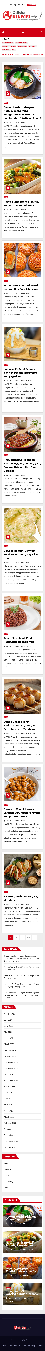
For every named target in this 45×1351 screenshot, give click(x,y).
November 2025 (11, 1068)
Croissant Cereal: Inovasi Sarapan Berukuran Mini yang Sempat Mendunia (22, 813)
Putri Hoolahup (30, 381)
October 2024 (9, 1147)
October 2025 (9, 1075)
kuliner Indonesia (7, 42)
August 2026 (9, 1014)
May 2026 (8, 1032)
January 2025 (10, 1129)
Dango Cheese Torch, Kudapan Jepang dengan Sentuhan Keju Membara (20, 725)
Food (6, 102)
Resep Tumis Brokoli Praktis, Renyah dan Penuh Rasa (20, 1245)
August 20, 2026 (13, 562)
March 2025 (9, 1117)
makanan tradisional (9, 46)
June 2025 (8, 1099)
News (6, 1175)
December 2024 (11, 1135)
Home (5, 1346)
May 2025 (8, 1105)
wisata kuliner (22, 46)
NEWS (24, 1346)
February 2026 (10, 1050)
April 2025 (8, 1111)
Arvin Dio (27, 210)
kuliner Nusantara (21, 42)
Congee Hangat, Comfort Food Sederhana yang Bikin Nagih (21, 554)
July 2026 (8, 1020)
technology (32, 46)
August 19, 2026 (13, 904)
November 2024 (11, 1141)
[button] (41, 32)
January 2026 (10, 1056)
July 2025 (8, 1093)
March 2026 (9, 1044)
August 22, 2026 (13, 122)
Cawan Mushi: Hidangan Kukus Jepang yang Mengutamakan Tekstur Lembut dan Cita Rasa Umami (21, 958)
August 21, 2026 (13, 210)
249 (28, 937)
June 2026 (8, 1026)
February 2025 (10, 1123)
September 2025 (11, 1081)
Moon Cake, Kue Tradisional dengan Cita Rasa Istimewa (22, 1271)
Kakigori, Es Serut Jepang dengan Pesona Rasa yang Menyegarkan (20, 373)
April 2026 (8, 1038)
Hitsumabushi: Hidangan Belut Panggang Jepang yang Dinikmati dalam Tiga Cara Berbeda (21, 995)
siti (24, 122)
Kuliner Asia (6, 50)
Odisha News (30, 1340)
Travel (6, 1188)
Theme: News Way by (18, 1340)
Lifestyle (7, 1169)
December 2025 (11, 1062)
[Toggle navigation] (22, 32)
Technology (9, 1182)
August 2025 (9, 1087)
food (13, 50)
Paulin (26, 293)
